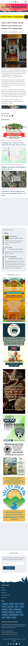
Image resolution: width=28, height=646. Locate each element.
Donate (3, 587)
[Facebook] (5, 116)
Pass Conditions (17, 609)
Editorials (22, 603)
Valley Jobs (4, 592)
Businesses (21, 31)
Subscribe (9, 568)
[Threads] (2, 116)
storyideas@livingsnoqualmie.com (9, 632)
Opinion (10, 609)
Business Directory (5, 595)
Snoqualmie (4, 614)
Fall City (4, 606)
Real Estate (4, 612)
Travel (3, 617)
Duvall (16, 603)
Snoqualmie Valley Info (16, 140)
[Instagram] (7, 116)
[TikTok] (10, 116)
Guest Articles (10, 606)
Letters (21, 606)
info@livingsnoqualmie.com (7, 630)
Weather (8, 617)
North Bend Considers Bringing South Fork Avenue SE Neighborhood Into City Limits (13, 193)
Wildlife (13, 617)
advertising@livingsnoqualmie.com (9, 634)
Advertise (3, 590)
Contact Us (4, 597)
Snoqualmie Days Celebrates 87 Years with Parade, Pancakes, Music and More (13, 144)
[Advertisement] (14, 212)
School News (18, 612)
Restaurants (11, 612)
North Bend (4, 609)
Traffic (21, 614)
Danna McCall (14, 31)
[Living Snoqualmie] (14, 7)
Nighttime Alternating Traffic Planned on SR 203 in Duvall (13, 168)
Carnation (11, 603)
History (16, 606)
